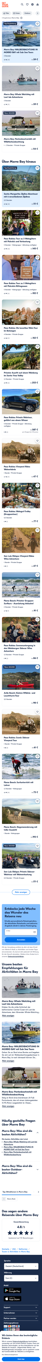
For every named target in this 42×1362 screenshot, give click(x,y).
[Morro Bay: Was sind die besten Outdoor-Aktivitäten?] (37, 1169)
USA (14, 1249)
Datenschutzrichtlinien (16, 957)
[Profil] (37, 4)
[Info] (21, 18)
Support (7, 1307)
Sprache (7, 1261)
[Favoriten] (27, 4)
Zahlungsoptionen (11, 1323)
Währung (8, 1273)
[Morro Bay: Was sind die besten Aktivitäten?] (37, 1132)
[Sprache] (32, 4)
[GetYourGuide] (5, 4)
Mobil (6, 1285)
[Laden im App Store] (12, 1299)
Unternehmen (9, 1313)
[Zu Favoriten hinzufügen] (37, 24)
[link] (21, 42)
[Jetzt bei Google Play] (12, 1291)
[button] (21, 42)
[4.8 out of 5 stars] (21, 1233)
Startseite (5, 1249)
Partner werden (10, 1318)
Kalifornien (23, 1249)
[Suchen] (22, 4)
